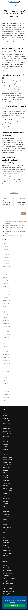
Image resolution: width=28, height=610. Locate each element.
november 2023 (6, 329)
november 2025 (6, 260)
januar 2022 (6, 391)
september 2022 (7, 369)
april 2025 (5, 280)
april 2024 (5, 314)
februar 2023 (6, 354)
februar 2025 (6, 286)
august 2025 (6, 269)
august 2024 (6, 303)
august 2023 (6, 337)
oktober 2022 (6, 366)
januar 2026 (6, 255)
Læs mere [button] (12, 602)
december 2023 (6, 326)
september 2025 (7, 266)
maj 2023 (5, 346)
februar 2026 (6, 252)
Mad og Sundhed (7, 588)
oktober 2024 (6, 297)
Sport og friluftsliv (8, 594)
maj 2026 (5, 243)
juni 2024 (5, 309)
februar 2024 (6, 320)
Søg (3, 210)
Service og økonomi (8, 591)
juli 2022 (5, 374)
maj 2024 (5, 312)
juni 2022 (5, 377)
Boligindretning (7, 570)
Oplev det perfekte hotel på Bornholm (13, 235)
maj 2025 (5, 277)
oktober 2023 (6, 332)
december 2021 (6, 394)
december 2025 (6, 257)
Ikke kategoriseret (8, 583)
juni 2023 (5, 343)
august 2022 (6, 371)
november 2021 (6, 397)
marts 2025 (5, 283)
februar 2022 (6, 389)
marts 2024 (5, 317)
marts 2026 (5, 249)
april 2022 (5, 383)
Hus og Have (14, 192)
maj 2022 (5, 380)
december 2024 (6, 292)
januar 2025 (6, 289)
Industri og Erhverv (8, 586)
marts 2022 (5, 386)
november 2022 (6, 363)
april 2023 (5, 349)
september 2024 (7, 300)
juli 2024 (5, 306)
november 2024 (6, 294)
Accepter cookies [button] (14, 605)
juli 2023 (5, 340)
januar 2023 (6, 357)
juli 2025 (5, 272)
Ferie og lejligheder (8, 578)
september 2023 (7, 334)
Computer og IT (7, 573)
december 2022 (6, 360)
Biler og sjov (6, 568)
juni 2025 (5, 274)
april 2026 (5, 246)
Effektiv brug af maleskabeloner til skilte (14, 225)
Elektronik (6, 575)
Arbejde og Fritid (8, 565)
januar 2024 (6, 323)
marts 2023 (5, 352)
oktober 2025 (6, 263)
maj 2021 (5, 400)
